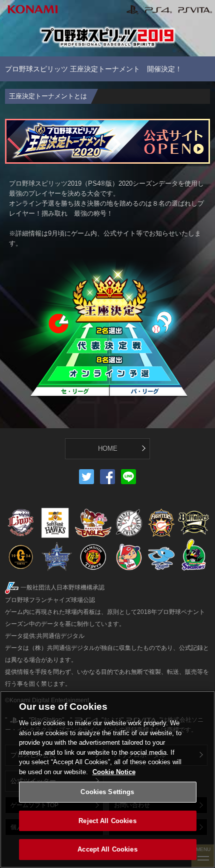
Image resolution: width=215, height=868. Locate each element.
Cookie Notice (114, 772)
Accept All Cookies (107, 849)
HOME (108, 448)
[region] (107, 779)
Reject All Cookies (107, 821)
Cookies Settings (107, 792)
